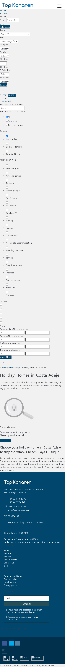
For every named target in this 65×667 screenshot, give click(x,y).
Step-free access (14, 265)
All (9, 116)
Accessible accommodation (19, 242)
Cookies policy (10, 579)
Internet (10, 272)
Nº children (5, 70)
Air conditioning (13, 175)
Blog (6, 565)
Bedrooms (5, 77)
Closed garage (13, 190)
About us (8, 553)
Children (4, 59)
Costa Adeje (12, 139)
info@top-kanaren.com (19, 509)
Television (10, 183)
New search (5, 101)
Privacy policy (10, 585)
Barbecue (10, 287)
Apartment (13, 121)
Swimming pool (13, 168)
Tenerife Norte (13, 154)
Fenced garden (13, 280)
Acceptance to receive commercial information (23, 618)
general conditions (26, 612)
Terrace (9, 257)
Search (3, 10)
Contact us (9, 562)
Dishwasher (11, 235)
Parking (9, 227)
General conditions (13, 576)
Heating (9, 220)
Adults (3, 51)
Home (7, 550)
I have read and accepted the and (25, 611)
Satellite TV (11, 212)
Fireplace (10, 295)
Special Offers (10, 559)
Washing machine (14, 250)
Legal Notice (10, 582)
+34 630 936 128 (16, 501)
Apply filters (5, 357)
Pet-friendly (11, 198)
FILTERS (3, 13)
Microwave (11, 205)
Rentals (7, 556)
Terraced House (15, 125)
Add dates (5, 26)
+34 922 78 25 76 (17, 498)
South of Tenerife (14, 146)
